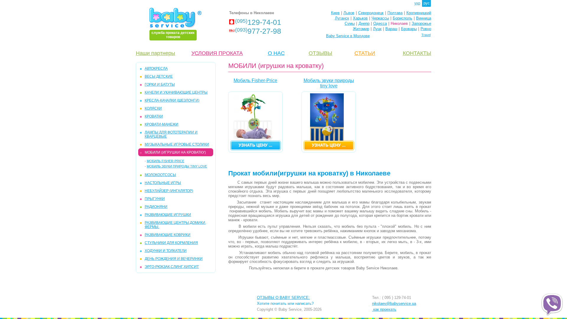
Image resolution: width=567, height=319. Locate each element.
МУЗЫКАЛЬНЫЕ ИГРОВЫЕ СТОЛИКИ (177, 144)
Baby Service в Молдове (348, 36)
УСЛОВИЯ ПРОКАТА (217, 53)
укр (417, 3)
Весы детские (159, 76)
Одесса (380, 23)
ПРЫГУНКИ (155, 199)
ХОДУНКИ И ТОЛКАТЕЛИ (166, 251)
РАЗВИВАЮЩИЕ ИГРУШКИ (168, 215)
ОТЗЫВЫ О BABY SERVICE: (283, 297)
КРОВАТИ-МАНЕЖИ (161, 124)
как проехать (384, 309)
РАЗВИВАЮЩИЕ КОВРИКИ (167, 235)
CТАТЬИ (364, 53)
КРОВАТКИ (154, 116)
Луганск (342, 18)
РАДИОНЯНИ (156, 207)
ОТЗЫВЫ (320, 53)
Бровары (409, 29)
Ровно (426, 29)
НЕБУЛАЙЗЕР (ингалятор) (169, 191)
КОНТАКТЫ (417, 53)
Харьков (360, 18)
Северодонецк (371, 13)
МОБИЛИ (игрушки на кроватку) (175, 152)
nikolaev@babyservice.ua (394, 303)
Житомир (361, 29)
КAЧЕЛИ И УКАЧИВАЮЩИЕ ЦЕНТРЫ (176, 92)
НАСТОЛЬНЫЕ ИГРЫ (163, 183)
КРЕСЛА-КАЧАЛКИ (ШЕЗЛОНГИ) (172, 100)
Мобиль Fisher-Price (165, 161)
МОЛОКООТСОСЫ (160, 175)
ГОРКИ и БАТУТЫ (160, 84)
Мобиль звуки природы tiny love (177, 166)
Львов (348, 13)
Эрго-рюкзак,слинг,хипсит (172, 267)
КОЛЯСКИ (153, 108)
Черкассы (380, 18)
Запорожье (421, 23)
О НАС (276, 53)
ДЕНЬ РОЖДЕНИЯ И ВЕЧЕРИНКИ (174, 259)
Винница (423, 18)
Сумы (350, 23)
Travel (426, 35)
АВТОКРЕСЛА (156, 68)
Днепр (364, 23)
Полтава (395, 13)
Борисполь (402, 18)
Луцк (377, 29)
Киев (335, 13)
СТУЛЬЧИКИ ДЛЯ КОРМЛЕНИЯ (171, 243)
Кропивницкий (418, 13)
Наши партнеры (155, 53)
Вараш (391, 29)
